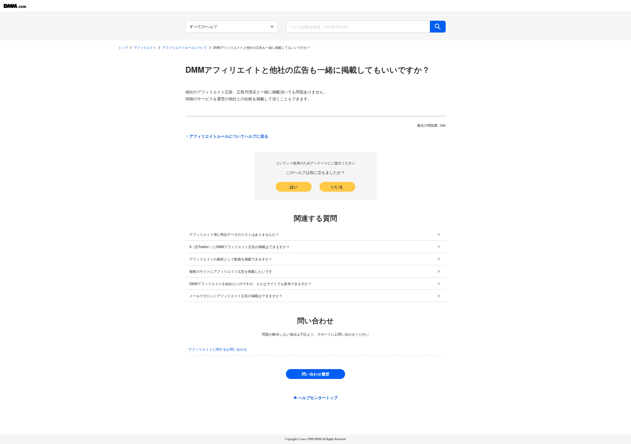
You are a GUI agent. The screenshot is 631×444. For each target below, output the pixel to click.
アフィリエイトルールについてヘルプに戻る (228, 136)
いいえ (337, 186)
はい (294, 186)
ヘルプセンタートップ (318, 398)
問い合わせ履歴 (315, 374)
